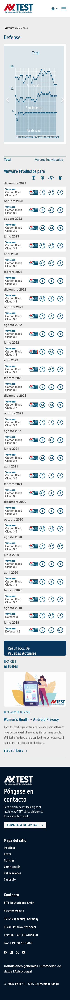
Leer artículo (13, 751)
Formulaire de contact (23, 825)
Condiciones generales (21, 966)
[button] (62, 100)
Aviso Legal (23, 971)
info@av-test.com (24, 927)
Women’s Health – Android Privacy (31, 719)
